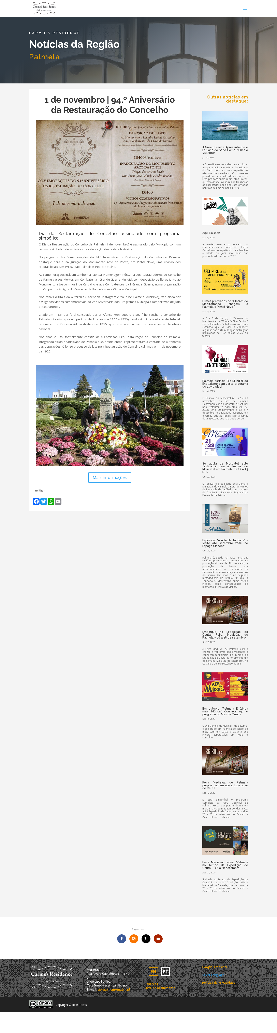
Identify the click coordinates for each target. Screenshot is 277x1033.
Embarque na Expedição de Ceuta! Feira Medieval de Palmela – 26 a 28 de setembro (225, 634)
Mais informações (110, 477)
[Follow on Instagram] (133, 938)
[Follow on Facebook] (121, 938)
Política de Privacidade (218, 982)
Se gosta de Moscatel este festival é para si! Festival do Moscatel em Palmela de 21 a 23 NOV (225, 468)
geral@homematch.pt (114, 989)
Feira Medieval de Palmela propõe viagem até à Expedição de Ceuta (225, 785)
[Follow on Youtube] (158, 938)
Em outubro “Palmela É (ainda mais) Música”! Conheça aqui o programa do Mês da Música (225, 711)
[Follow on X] (146, 938)
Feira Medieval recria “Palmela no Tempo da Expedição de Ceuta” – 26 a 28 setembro (225, 865)
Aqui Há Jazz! (211, 232)
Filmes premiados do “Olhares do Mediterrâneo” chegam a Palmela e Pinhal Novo (225, 303)
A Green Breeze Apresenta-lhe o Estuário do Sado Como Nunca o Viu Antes (225, 150)
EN (153, 971)
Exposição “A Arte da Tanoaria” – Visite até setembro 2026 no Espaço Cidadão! (225, 543)
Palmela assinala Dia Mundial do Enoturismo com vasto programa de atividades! (225, 383)
